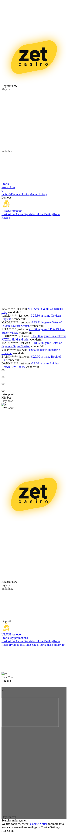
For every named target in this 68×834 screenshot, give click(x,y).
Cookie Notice (38, 823)
